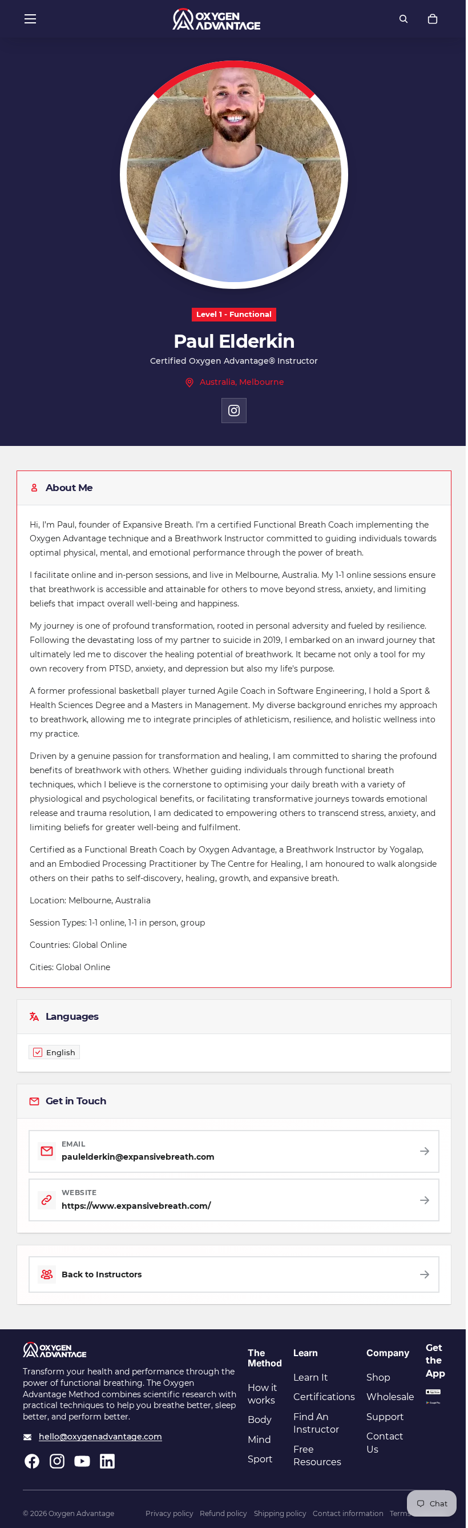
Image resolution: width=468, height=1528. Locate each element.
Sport (260, 1459)
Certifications (324, 1397)
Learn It (310, 1377)
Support (385, 1417)
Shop (378, 1377)
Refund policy (223, 1513)
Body (260, 1419)
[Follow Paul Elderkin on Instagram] (234, 410)
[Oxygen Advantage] (216, 19)
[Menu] (30, 19)
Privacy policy (169, 1513)
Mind (259, 1439)
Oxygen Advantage (81, 1513)
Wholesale (390, 1397)
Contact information (348, 1513)
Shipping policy (280, 1513)
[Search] (403, 18)
